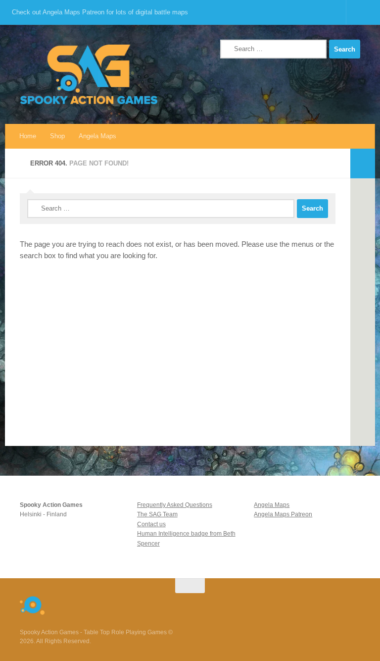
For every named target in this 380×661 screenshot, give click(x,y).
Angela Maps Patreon (283, 514)
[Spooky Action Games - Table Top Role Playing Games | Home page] (88, 74)
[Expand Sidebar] (362, 163)
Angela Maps (97, 136)
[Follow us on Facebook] (318, 605)
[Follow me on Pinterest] (335, 605)
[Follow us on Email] (353, 605)
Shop (57, 136)
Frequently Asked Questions (174, 504)
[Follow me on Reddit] (246, 605)
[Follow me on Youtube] (300, 605)
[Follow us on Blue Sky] (282, 605)
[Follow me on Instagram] (264, 605)
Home (27, 136)
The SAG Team (157, 514)
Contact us (151, 524)
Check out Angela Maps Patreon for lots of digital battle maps (100, 12)
